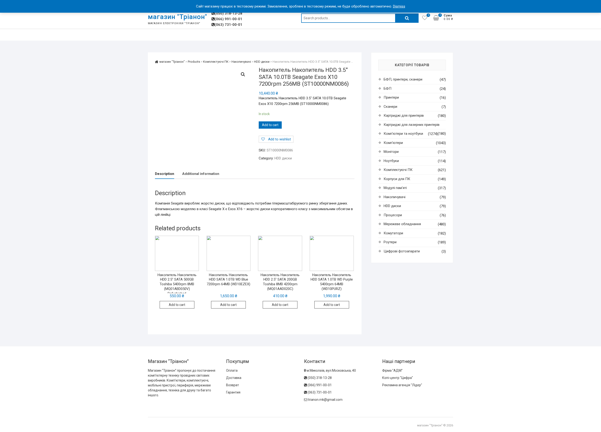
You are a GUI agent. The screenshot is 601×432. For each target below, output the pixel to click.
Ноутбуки (391, 161)
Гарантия (233, 392)
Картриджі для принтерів (404, 115)
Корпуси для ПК (397, 179)
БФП (387, 88)
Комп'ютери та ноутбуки (403, 133)
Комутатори (393, 233)
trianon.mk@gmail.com (325, 399)
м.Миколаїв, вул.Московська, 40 (331, 370)
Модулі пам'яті (395, 188)
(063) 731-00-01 (228, 25)
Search (407, 18)
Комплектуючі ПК (398, 170)
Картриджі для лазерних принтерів (411, 125)
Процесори (393, 215)
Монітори (391, 152)
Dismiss (399, 6)
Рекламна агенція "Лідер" (402, 385)
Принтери (391, 97)
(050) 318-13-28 (228, 13)
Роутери (390, 242)
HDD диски (283, 158)
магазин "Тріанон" (177, 17)
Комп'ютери (393, 143)
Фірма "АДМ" (392, 370)
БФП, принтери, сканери (403, 79)
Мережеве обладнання (402, 224)
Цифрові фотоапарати (402, 251)
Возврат (232, 385)
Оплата (232, 370)
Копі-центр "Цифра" (397, 378)
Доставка (233, 378)
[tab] (164, 174)
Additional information (200, 174)
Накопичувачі (394, 197)
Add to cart (270, 125)
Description (164, 174)
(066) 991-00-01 (228, 19)
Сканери (390, 106)
